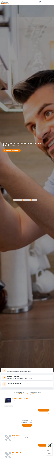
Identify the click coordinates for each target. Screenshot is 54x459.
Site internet (49, 413)
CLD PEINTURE (16, 435)
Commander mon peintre (11, 150)
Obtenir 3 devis (27, 425)
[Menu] (52, 444)
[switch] (49, 453)
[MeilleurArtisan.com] (5, 2)
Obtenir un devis (43, 410)
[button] (50, 2)
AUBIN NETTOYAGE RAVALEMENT (21, 398)
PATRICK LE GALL (16, 452)
